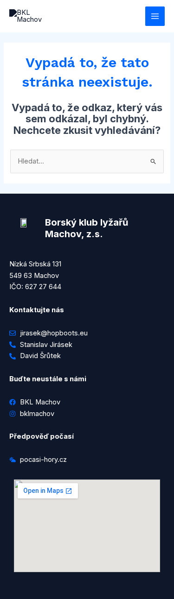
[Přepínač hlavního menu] (155, 16)
